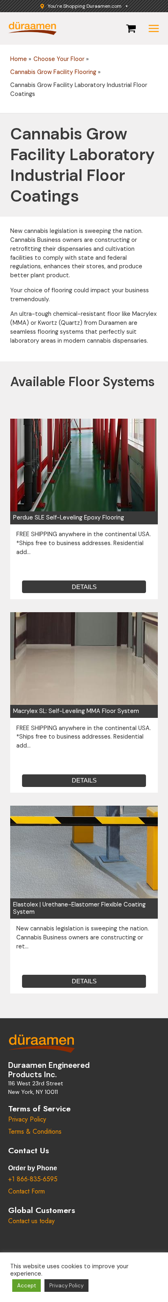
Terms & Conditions (35, 1131)
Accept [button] (26, 1285)
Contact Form (26, 1191)
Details (84, 587)
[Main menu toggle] (154, 28)
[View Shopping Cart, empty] (131, 28)
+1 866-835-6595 (32, 1179)
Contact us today (31, 1221)
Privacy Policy (27, 1119)
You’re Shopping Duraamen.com (85, 6)
